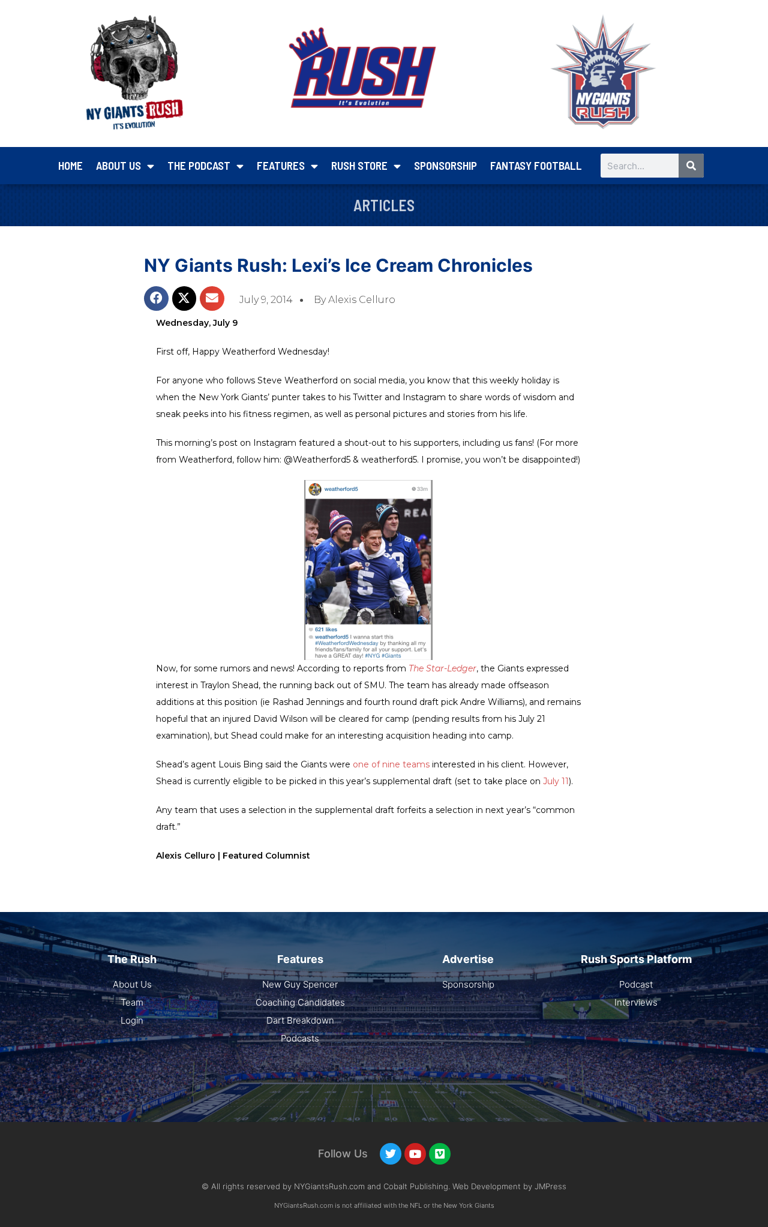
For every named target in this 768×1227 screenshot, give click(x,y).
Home (70, 165)
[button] (156, 298)
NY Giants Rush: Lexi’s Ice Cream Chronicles (338, 265)
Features (281, 165)
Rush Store (359, 165)
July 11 (556, 781)
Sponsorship (445, 165)
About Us (118, 165)
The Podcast (198, 165)
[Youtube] (415, 1154)
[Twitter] (390, 1154)
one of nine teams (392, 764)
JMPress (550, 1186)
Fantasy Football (536, 165)
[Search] (691, 166)
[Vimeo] (440, 1154)
